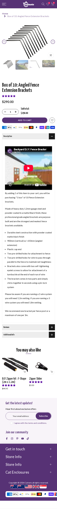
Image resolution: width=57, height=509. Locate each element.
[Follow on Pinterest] (17, 438)
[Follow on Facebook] (7, 438)
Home (5, 13)
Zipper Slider (35, 378)
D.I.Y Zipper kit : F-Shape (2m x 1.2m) (14, 380)
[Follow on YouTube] (22, 438)
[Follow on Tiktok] (28, 438)
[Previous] (4, 42)
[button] (8, 96)
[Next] (53, 42)
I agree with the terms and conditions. (30, 423)
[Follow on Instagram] (12, 438)
